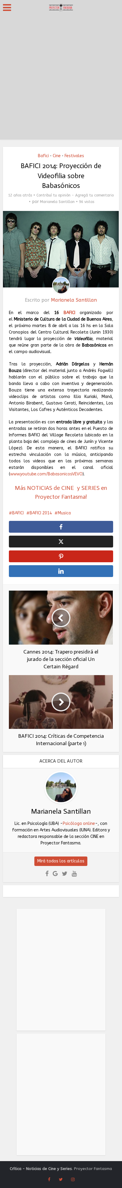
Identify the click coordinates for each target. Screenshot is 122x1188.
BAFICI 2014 (41, 513)
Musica (64, 513)
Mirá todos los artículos (60, 861)
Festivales (74, 155)
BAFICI (67, 312)
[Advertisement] (61, 78)
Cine (57, 155)
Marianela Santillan (57, 202)
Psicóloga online (79, 823)
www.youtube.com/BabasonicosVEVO (46, 474)
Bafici (43, 155)
